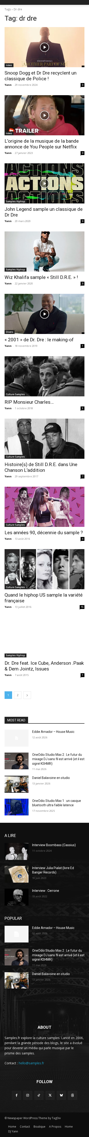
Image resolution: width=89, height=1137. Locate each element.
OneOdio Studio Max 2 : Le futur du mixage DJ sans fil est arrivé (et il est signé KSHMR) (58, 759)
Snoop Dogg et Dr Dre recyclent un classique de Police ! (40, 75)
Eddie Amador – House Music (53, 732)
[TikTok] (38, 1095)
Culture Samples (15, 394)
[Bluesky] (61, 1095)
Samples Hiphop (15, 201)
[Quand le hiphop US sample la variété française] (44, 569)
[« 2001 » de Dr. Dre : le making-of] (44, 314)
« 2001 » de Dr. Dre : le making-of (39, 339)
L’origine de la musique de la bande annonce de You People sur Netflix (42, 144)
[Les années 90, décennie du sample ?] (44, 507)
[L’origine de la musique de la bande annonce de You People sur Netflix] (44, 115)
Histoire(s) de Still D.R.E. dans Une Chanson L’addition (41, 467)
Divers (9, 332)
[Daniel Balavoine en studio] (17, 784)
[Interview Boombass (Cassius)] (17, 851)
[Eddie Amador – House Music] (17, 738)
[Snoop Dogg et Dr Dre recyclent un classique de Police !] (44, 47)
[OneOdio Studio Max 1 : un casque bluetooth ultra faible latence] (17, 807)
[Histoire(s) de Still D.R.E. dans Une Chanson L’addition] (44, 439)
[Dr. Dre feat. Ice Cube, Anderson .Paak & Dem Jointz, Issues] (44, 637)
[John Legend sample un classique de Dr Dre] (44, 183)
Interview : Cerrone (45, 890)
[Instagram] (27, 1095)
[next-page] (27, 695)
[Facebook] (16, 1095)
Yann (8, 84)
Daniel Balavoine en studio (51, 778)
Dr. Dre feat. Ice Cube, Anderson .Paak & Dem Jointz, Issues (44, 666)
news (9, 65)
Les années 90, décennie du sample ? (44, 532)
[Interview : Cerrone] (17, 897)
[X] (50, 1095)
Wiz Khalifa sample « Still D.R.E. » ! (41, 277)
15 (82, 607)
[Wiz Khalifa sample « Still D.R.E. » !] (44, 251)
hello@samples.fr (31, 1063)
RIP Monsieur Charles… (29, 402)
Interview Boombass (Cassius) (54, 845)
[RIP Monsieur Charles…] (44, 376)
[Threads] (72, 1095)
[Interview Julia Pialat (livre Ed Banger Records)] (17, 874)
